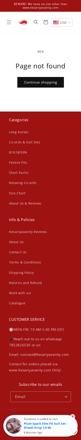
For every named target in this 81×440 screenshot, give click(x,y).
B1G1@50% (18, 152)
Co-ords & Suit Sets (24, 142)
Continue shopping (40, 82)
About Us (16, 242)
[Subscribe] (66, 396)
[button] (9, 22)
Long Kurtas (19, 132)
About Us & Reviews (25, 203)
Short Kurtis (19, 172)
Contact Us (18, 252)
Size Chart (17, 193)
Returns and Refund (25, 283)
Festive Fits (18, 162)
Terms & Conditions (25, 262)
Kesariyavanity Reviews (28, 232)
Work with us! (20, 293)
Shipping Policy (21, 272)
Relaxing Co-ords (23, 183)
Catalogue (17, 303)
